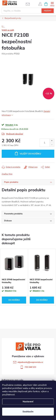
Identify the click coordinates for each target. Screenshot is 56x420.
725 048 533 (30, 367)
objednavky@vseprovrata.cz (30, 362)
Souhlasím (28, 411)
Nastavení (28, 401)
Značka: (7, 174)
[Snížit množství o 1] (51, 145)
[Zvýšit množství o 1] (51, 141)
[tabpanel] (14, 277)
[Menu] (52, 4)
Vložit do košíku (30, 153)
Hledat (47, 10)
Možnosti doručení (14, 134)
